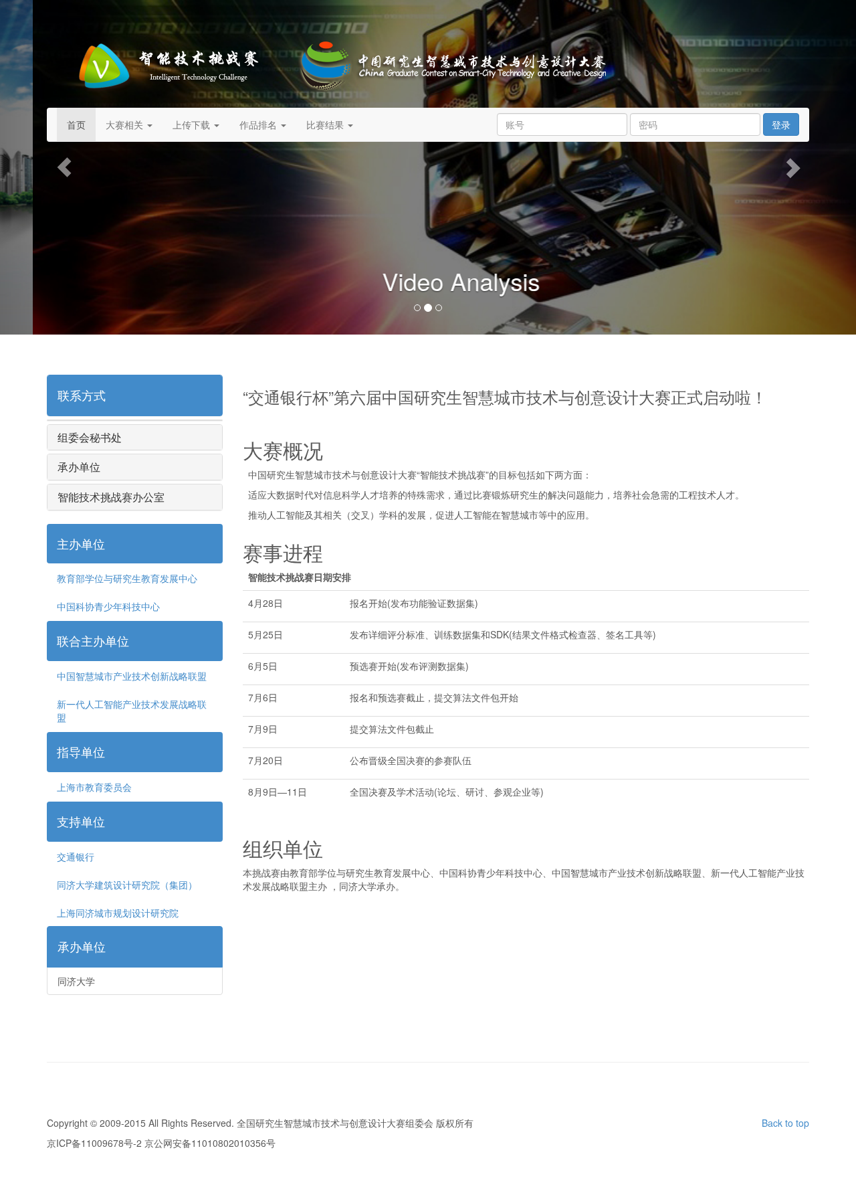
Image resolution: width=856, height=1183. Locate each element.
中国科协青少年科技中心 (108, 606)
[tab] (134, 395)
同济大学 (76, 981)
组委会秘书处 (90, 437)
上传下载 (193, 124)
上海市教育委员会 (94, 787)
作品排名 (259, 124)
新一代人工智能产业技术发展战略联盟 (132, 710)
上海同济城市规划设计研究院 (118, 912)
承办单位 (79, 466)
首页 (76, 124)
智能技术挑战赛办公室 (111, 497)
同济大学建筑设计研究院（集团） (127, 884)
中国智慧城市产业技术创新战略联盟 (132, 675)
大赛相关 (126, 124)
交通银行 (75, 856)
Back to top (785, 1122)
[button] (64, 167)
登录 (781, 124)
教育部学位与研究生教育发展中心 (127, 578)
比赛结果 (326, 124)
